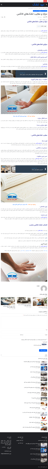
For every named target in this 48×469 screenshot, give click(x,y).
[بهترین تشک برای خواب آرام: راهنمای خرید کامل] (44, 384)
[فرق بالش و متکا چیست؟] (44, 399)
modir (44, 17)
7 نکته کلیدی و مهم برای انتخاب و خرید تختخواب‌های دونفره (24, 305)
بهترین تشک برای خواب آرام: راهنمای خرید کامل (32, 382)
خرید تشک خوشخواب (19, 440)
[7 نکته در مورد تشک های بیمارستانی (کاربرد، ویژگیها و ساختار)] (8, 301)
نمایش (39, 26)
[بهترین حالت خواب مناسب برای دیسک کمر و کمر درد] (44, 414)
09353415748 (6, 451)
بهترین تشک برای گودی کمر (35, 377)
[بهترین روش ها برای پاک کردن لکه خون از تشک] (44, 404)
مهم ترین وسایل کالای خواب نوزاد (20, 116)
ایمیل (46, 334)
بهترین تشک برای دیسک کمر (35, 366)
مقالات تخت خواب (41, 8)
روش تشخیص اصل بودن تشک (35, 407)
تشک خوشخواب (28, 250)
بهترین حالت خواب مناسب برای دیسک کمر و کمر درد (31, 412)
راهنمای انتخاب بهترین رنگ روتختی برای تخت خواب (31, 427)
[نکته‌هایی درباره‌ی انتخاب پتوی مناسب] (44, 394)
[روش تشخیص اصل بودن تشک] (44, 409)
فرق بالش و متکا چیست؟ (36, 398)
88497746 (9, 448)
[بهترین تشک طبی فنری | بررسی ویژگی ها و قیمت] (44, 363)
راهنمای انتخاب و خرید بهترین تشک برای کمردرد (32, 387)
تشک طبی (22, 250)
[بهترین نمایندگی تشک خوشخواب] (44, 419)
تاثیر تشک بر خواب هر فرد (42, 307)
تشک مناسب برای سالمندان (42, 358)
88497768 (4, 447)
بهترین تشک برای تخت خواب (38, 1)
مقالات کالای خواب (36, 10)
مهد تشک (45, 250)
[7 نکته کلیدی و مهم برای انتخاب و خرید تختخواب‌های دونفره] (24, 300)
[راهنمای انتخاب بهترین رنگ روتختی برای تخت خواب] (44, 429)
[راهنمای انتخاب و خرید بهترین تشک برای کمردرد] (44, 389)
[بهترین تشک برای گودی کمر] (44, 378)
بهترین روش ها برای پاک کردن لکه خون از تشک (32, 402)
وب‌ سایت (21, 334)
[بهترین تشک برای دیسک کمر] (44, 368)
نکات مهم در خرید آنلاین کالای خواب (19, 204)
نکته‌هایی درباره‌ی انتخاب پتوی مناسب (33, 392)
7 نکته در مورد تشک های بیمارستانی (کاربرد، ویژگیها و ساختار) (9, 307)
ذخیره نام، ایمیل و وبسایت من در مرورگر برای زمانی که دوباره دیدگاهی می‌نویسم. (33, 339)
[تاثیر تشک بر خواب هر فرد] (40, 301)
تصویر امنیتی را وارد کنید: (37, 345)
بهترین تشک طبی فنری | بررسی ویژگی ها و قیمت (32, 361)
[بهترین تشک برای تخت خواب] (44, 373)
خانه (45, 8)
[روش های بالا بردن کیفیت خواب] (44, 424)
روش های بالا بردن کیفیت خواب (34, 422)
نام (46, 329)
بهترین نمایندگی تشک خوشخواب (34, 417)
